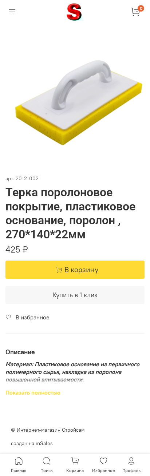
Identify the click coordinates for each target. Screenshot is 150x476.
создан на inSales (32, 443)
